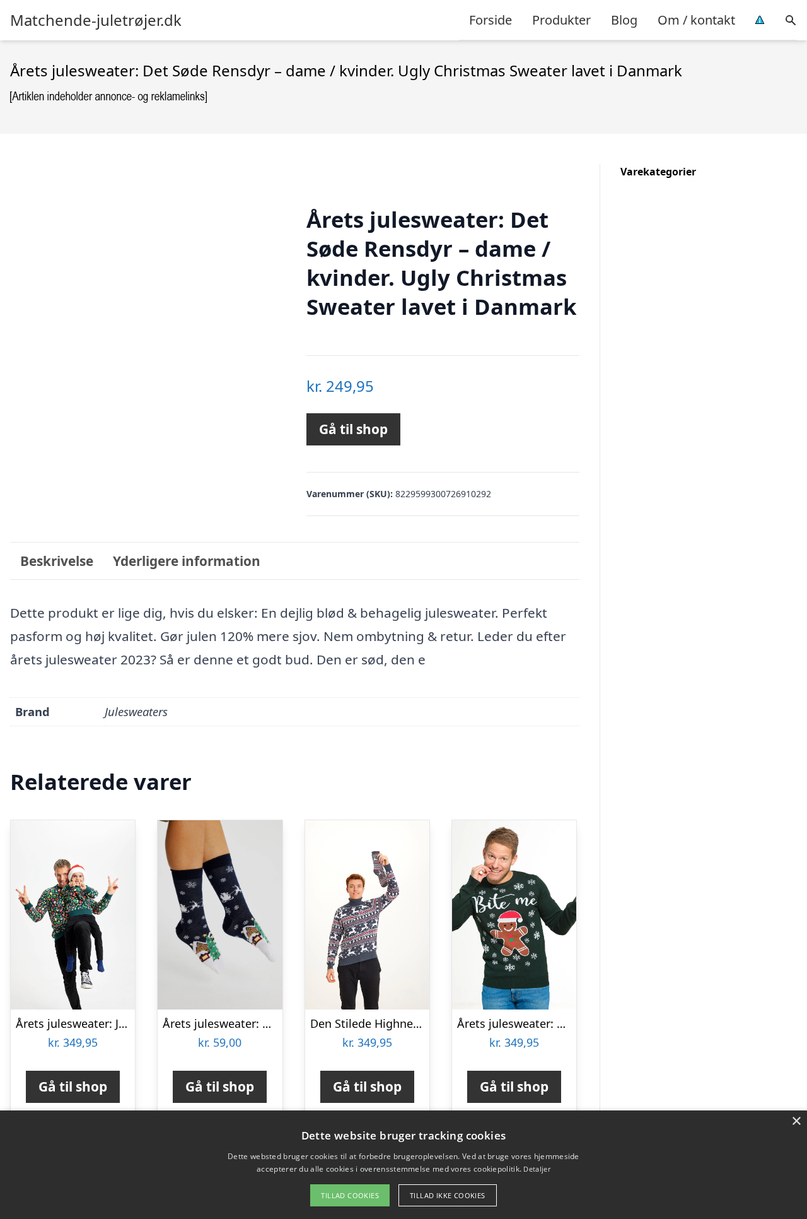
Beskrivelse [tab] (56, 561)
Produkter (561, 19)
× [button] (796, 1121)
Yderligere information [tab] (186, 561)
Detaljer (536, 1169)
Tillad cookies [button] (350, 1195)
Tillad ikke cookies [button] (447, 1195)
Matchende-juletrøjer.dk (96, 20)
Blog (624, 19)
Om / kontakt (696, 19)
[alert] (403, 1164)
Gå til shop (353, 429)
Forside (490, 19)
